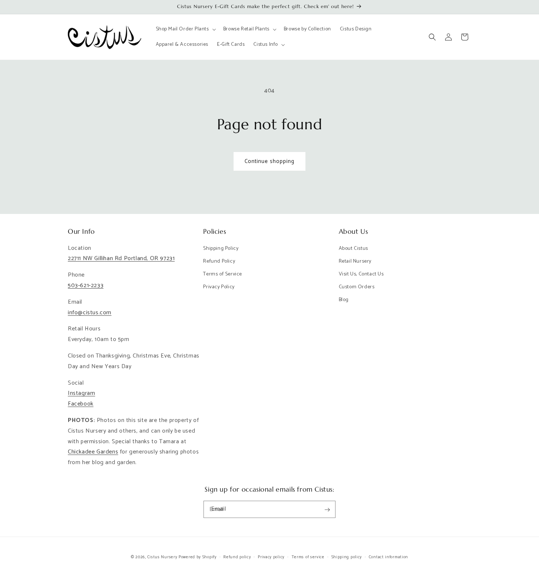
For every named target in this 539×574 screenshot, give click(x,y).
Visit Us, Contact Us (361, 274)
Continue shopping (269, 161)
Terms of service (308, 556)
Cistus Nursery (162, 557)
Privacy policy (271, 556)
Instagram (81, 394)
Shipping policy (346, 556)
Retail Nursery (355, 261)
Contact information (388, 556)
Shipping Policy (220, 248)
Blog (344, 300)
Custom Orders (357, 287)
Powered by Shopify (198, 557)
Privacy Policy (218, 287)
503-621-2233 (85, 285)
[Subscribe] (327, 509)
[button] (185, 29)
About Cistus (353, 248)
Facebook (81, 404)
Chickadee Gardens (93, 452)
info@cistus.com (89, 313)
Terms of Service (222, 274)
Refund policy (237, 556)
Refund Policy (219, 261)
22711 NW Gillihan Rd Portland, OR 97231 (121, 259)
